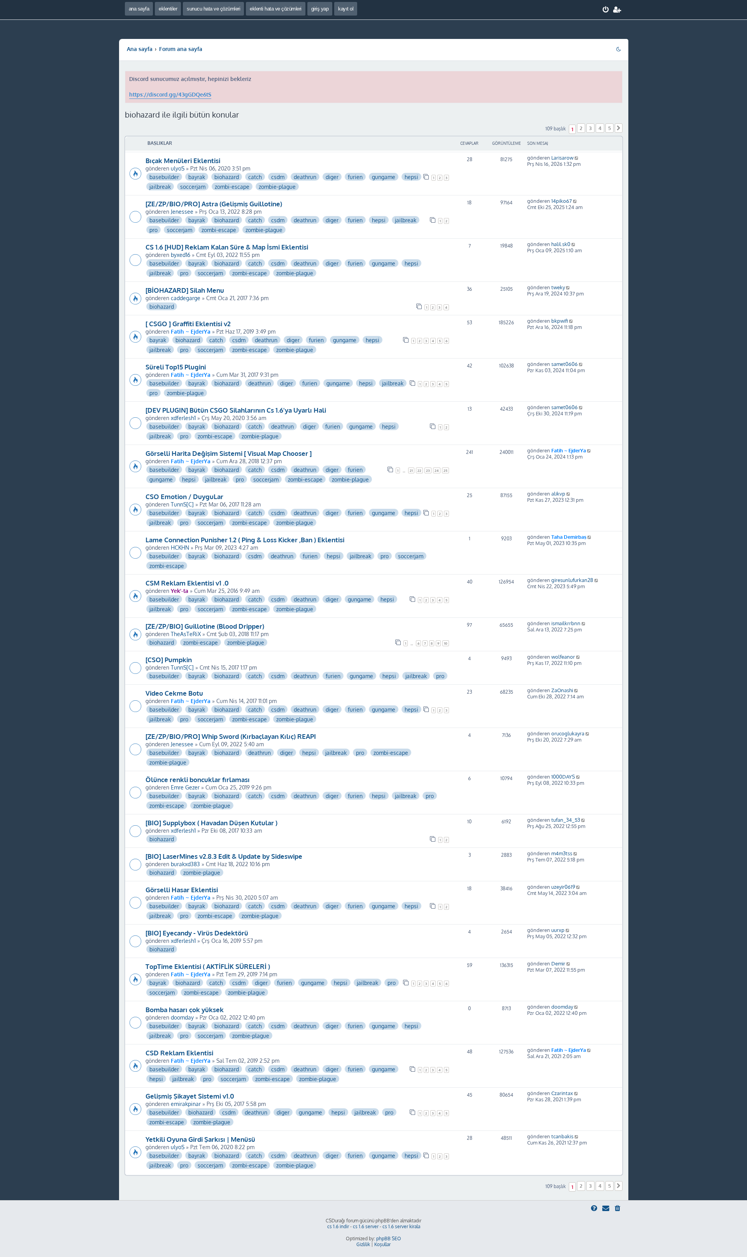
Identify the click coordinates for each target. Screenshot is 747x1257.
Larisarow (562, 158)
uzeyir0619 (563, 887)
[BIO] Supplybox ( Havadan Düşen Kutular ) (211, 822)
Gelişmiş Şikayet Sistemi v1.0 (190, 1096)
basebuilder (164, 176)
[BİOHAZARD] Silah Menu (185, 290)
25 (445, 470)
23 (428, 470)
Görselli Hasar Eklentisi (182, 889)
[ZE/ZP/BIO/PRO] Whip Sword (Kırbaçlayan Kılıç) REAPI (231, 736)
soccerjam (192, 186)
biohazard (226, 176)
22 (419, 470)
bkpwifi (559, 321)
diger (332, 176)
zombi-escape (232, 186)
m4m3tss (561, 853)
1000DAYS (563, 777)
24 (437, 470)
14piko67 (561, 201)
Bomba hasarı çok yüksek (185, 1009)
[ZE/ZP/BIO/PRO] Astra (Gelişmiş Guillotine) (214, 203)
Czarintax (562, 1093)
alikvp (558, 493)
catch (255, 176)
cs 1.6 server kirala (401, 1226)
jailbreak (160, 186)
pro (153, 229)
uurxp (558, 930)
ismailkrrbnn (565, 623)
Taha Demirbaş (568, 537)
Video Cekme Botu (174, 693)
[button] (618, 128)
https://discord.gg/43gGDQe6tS (170, 94)
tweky (558, 287)
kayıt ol (345, 9)
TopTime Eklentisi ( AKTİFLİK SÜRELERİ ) (208, 966)
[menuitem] (605, 9)
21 (411, 470)
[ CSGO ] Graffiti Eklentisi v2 (188, 323)
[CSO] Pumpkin (169, 659)
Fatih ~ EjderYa (190, 331)
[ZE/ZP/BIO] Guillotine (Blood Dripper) (205, 626)
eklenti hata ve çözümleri (276, 9)
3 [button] (590, 128)
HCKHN (180, 547)
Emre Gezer (185, 787)
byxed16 (180, 254)
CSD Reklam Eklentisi (179, 1052)
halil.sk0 (560, 244)
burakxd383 (185, 863)
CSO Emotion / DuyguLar (184, 496)
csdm (277, 176)
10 (445, 643)
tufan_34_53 (565, 820)
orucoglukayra (567, 733)
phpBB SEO (388, 1238)
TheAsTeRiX (186, 633)
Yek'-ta (179, 590)
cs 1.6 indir (338, 1226)
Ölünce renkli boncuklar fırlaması (198, 779)
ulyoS (177, 168)
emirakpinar (186, 1103)
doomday (182, 1017)
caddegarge (185, 297)
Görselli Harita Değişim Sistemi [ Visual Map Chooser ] (229, 453)
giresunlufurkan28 (572, 580)
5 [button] (609, 128)
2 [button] (581, 128)
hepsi (411, 176)
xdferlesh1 (183, 417)
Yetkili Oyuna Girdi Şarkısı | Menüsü (200, 1139)
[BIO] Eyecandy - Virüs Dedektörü (197, 932)
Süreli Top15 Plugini (176, 366)
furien (355, 176)
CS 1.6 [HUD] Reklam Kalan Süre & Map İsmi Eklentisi (227, 247)
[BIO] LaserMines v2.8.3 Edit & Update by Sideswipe (224, 856)
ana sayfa (139, 9)
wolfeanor (563, 657)
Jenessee (182, 211)
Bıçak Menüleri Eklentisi (183, 160)
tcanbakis (562, 1136)
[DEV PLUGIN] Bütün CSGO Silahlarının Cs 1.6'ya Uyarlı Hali (236, 410)
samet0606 (564, 364)
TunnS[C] (182, 504)
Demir (558, 963)
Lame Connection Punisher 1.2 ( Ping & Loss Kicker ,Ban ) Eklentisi (245, 539)
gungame (383, 176)
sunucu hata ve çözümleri (213, 9)
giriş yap (320, 9)
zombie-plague (277, 186)
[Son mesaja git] (577, 158)
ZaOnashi (562, 690)
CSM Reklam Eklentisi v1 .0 (187, 582)
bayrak (196, 176)
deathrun (305, 176)
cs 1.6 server (366, 1226)
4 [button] (599, 128)
